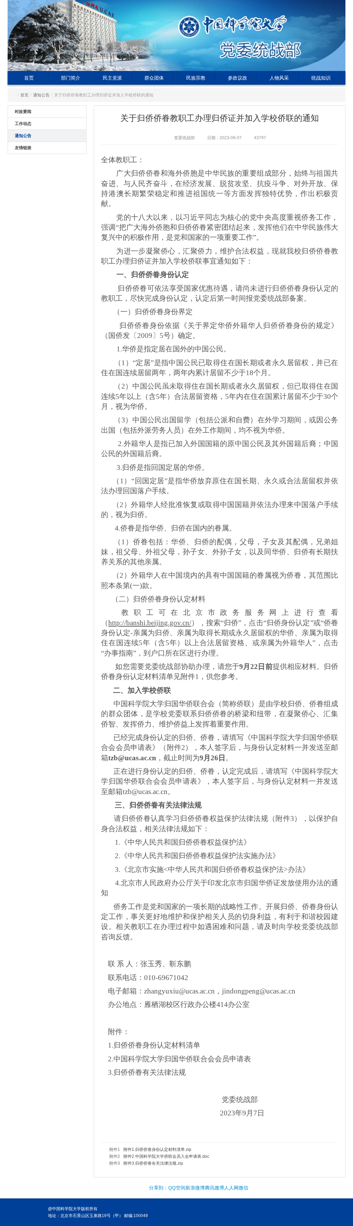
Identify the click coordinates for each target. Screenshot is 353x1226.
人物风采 (279, 78)
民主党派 (112, 78)
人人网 (231, 1188)
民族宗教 (195, 78)
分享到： (158, 1188)
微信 (243, 1188)
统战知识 (321, 78)
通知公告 (41, 95)
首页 (29, 78)
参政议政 (237, 78)
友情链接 (23, 147)
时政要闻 (23, 111)
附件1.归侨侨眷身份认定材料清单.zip (157, 1149)
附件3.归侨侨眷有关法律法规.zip (153, 1163)
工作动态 (23, 123)
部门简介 (70, 78)
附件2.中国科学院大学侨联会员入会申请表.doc (166, 1156)
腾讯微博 (214, 1188)
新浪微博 (195, 1188)
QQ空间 (176, 1188)
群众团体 (154, 78)
